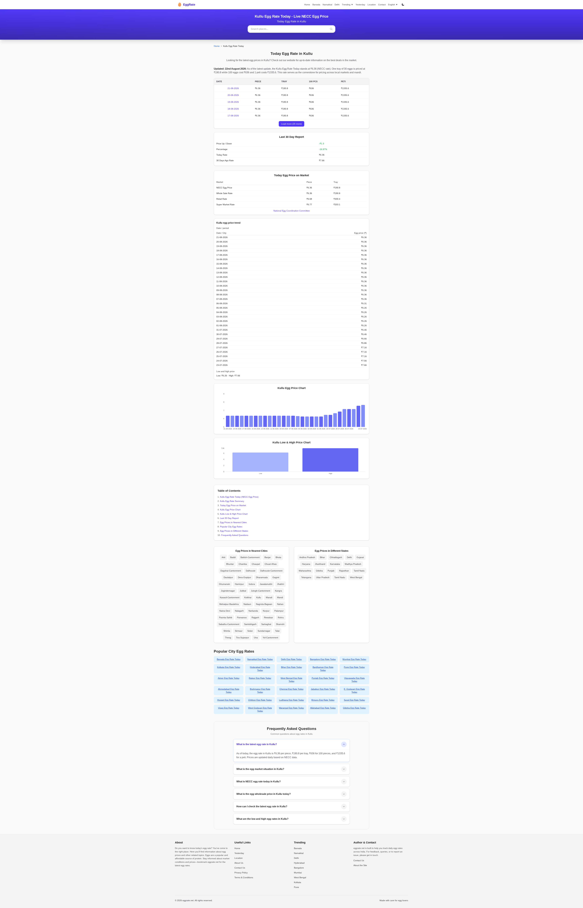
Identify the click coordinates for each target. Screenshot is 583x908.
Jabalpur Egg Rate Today (323, 689)
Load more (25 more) (291, 124)
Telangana (306, 577)
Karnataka (335, 564)
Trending (347, 4)
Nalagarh (239, 611)
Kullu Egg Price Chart (230, 509)
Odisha (319, 570)
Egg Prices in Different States (234, 531)
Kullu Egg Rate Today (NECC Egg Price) (239, 497)
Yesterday (360, 4)
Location (372, 4)
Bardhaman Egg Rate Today (323, 668)
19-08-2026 (233, 102)
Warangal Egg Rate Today (291, 708)
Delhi (337, 4)
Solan (250, 631)
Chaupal (256, 564)
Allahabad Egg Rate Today (323, 708)
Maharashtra (305, 570)
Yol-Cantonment (270, 637)
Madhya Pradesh (353, 564)
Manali (269, 597)
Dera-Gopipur (244, 577)
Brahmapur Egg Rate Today (260, 690)
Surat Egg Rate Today (354, 700)
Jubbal (243, 591)
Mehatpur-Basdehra (229, 604)
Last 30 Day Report (229, 518)
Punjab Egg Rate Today (323, 678)
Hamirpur (239, 584)
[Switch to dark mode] (403, 4)
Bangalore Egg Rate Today (323, 659)
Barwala (316, 4)
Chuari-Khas (271, 564)
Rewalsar (268, 617)
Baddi (233, 557)
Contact (382, 4)
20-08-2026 (233, 95)
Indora (252, 584)
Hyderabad (299, 863)
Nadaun (247, 604)
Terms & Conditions (243, 877)
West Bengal (356, 577)
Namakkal (327, 4)
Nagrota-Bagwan (264, 604)
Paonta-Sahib (225, 617)
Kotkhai (247, 597)
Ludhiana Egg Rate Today (291, 700)
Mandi (280, 597)
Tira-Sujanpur (242, 637)
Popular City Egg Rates (231, 526)
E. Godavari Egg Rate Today (354, 690)
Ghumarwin (224, 584)
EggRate (186, 4)
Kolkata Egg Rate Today (228, 667)
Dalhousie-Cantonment (271, 570)
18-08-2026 (233, 109)
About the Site (360, 865)
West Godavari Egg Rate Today (260, 709)
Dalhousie (250, 570)
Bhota (278, 557)
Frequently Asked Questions (234, 535)
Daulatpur (228, 577)
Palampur (279, 611)
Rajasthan (344, 570)
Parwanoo (242, 617)
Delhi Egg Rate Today (291, 659)
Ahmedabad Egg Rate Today (228, 690)
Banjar (267, 557)
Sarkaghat (266, 624)
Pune (296, 887)
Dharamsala (262, 577)
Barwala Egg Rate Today (228, 659)
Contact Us (239, 868)
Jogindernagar (228, 591)
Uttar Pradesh (322, 577)
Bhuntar (230, 564)
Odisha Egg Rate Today (354, 708)
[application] (291, 412)
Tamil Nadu (359, 570)
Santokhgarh (250, 624)
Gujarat (360, 557)
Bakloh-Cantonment (250, 557)
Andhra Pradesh (307, 557)
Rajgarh (255, 617)
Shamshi (280, 624)
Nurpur (266, 611)
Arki (223, 557)
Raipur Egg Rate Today (260, 678)
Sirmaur (238, 631)
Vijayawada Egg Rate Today (354, 679)
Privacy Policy (241, 872)
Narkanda (253, 611)
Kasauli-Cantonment (229, 597)
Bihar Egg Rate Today (291, 667)
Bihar (322, 557)
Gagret (276, 577)
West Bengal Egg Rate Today (291, 679)
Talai (277, 631)
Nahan (280, 604)
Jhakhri (280, 584)
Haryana (306, 564)
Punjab (331, 570)
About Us (238, 863)
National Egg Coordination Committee (291, 211)
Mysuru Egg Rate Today (322, 700)
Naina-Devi (224, 611)
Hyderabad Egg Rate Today (260, 668)
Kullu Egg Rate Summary (232, 501)
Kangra (278, 591)
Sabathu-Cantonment (229, 624)
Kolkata (297, 882)
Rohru (281, 617)
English (393, 4)
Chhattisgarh (336, 557)
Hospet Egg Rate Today (228, 700)
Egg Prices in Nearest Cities (233, 522)
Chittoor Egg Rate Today (260, 700)
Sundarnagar (264, 631)
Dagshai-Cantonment (230, 570)
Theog (228, 637)
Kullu (258, 597)
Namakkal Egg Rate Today (260, 659)
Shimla (226, 631)
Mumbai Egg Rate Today (354, 659)
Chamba (243, 564)
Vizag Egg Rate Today (228, 708)
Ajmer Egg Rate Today (228, 678)
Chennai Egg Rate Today (291, 689)
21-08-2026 (233, 88)
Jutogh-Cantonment (260, 591)
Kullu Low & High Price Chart (234, 514)
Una (256, 637)
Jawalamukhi (266, 584)
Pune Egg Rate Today (354, 667)
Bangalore (299, 868)
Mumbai (298, 872)
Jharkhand (320, 564)
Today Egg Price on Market (233, 505)
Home (307, 4)
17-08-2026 (233, 115)
